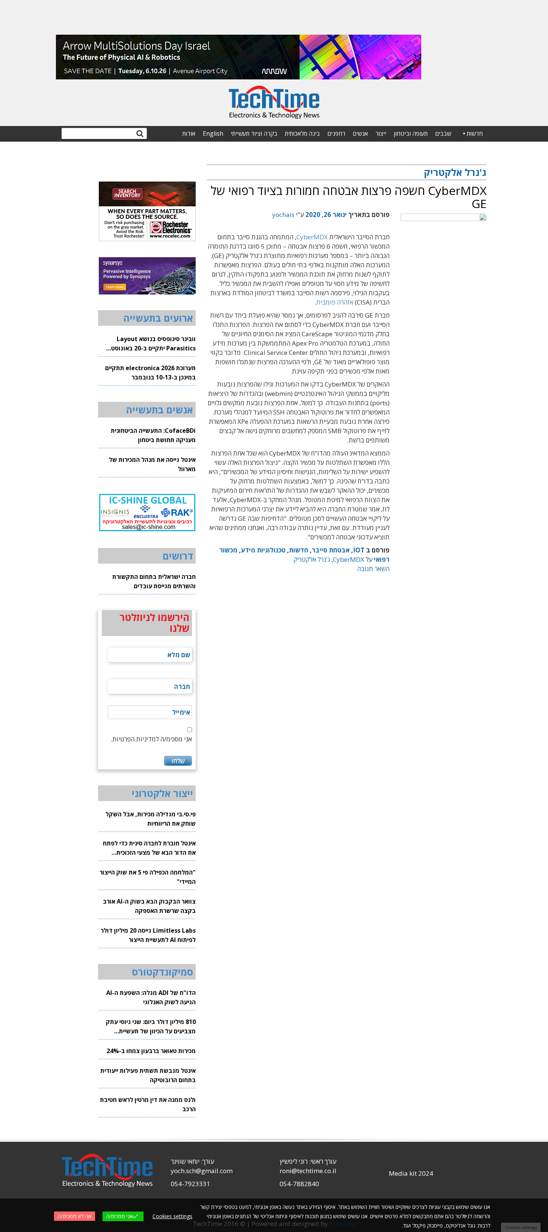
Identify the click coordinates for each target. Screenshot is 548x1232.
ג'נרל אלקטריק (311, 559)
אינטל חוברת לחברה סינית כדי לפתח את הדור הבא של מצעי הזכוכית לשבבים (149, 848)
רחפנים (336, 133)
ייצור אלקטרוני (162, 793)
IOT (359, 550)
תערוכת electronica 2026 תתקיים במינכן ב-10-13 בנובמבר (150, 372)
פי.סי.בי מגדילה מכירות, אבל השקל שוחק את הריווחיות (150, 819)
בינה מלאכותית (302, 133)
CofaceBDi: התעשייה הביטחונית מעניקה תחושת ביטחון (153, 435)
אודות (188, 133)
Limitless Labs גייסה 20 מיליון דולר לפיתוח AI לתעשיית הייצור (148, 935)
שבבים (443, 133)
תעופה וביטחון (411, 133)
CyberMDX (312, 237)
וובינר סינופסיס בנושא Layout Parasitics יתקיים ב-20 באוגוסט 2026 (153, 344)
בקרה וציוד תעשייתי (254, 133)
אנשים (360, 133)
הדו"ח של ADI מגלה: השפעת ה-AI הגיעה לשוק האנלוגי (151, 997)
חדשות (475, 133)
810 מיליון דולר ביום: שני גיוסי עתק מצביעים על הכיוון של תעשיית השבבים (151, 1027)
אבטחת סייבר (331, 550)
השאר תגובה (373, 568)
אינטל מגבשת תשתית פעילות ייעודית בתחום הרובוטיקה (148, 1075)
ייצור (380, 133)
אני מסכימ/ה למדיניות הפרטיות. (151, 739)
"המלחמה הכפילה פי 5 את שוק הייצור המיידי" (148, 877)
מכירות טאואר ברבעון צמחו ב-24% (151, 1051)
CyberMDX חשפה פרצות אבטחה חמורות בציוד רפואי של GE (348, 196)
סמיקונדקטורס (162, 971)
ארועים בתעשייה (158, 318)
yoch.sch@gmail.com (202, 1170)
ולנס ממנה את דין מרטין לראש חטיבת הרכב (148, 1104)
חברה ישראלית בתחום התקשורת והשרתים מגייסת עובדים (154, 581)
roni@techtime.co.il (308, 1170)
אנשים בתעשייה (159, 409)
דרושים (178, 555)
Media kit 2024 (411, 1173)
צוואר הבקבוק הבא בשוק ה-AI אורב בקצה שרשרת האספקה (149, 906)
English (213, 133)
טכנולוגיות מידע (263, 550)
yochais (283, 214)
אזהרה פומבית (334, 302)
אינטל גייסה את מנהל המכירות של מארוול (152, 464)
